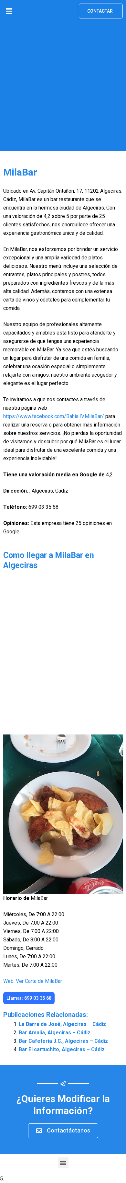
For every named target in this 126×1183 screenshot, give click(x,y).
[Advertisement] (63, 88)
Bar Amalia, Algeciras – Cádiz (54, 1032)
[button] (8, 11)
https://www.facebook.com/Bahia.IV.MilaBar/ (53, 416)
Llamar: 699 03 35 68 (28, 998)
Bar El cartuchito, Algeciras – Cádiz (62, 1049)
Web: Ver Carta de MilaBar (32, 981)
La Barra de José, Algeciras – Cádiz (62, 1024)
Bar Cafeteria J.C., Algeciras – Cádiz (63, 1041)
